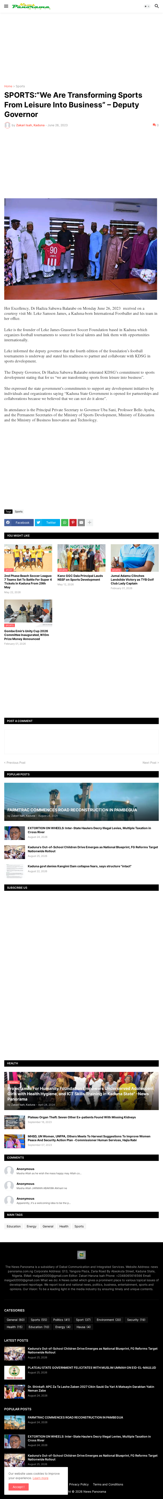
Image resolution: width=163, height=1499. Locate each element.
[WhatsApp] (64, 522)
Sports (20, 86)
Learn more (40, 1478)
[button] (6, 6)
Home (8, 86)
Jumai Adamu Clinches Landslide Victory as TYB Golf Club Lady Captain (132, 579)
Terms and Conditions (108, 1484)
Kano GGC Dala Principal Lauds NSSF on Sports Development (80, 577)
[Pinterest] (73, 522)
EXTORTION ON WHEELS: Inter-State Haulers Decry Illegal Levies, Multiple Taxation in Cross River (89, 830)
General (48, 1226)
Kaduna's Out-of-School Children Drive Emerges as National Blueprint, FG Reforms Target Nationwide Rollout (93, 849)
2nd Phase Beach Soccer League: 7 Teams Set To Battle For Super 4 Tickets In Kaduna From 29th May (28, 581)
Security (136, 1319)
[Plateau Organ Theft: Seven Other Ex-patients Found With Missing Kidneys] (14, 1122)
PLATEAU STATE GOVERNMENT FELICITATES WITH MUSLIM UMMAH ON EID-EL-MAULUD (92, 1367)
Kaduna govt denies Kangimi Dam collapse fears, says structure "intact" (80, 866)
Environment (109, 1319)
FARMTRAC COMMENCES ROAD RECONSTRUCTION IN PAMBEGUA (75, 1417)
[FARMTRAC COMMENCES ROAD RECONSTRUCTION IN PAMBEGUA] (14, 1422)
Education (14, 1226)
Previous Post (16, 762)
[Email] (81, 522)
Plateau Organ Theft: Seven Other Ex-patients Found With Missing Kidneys (82, 1117)
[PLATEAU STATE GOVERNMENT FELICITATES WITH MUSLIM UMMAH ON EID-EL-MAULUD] (14, 1373)
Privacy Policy (79, 1484)
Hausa (84, 1327)
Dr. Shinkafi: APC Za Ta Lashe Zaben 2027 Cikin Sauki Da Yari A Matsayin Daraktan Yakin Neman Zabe (91, 1388)
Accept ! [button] (18, 1487)
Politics (61, 1319)
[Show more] (89, 522)
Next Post (149, 762)
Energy (32, 1226)
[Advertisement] (81, 48)
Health (63, 1226)
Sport (83, 1319)
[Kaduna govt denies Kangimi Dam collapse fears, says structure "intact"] (14, 871)
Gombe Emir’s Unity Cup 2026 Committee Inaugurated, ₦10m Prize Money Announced (26, 634)
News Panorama (94, 1491)
